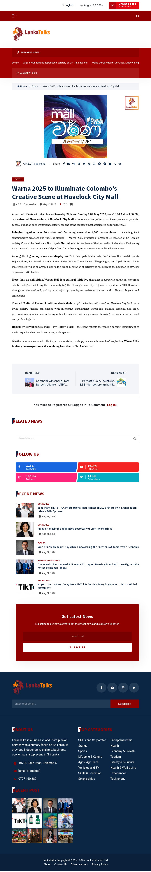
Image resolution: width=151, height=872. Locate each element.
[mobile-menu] (14, 16)
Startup (82, 745)
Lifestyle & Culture (90, 756)
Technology (45, 580)
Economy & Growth (122, 751)
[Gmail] (89, 164)
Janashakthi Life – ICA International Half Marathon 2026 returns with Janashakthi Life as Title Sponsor (87, 509)
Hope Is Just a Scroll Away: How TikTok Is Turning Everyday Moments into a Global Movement (87, 586)
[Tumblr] (115, 164)
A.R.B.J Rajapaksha (34, 163)
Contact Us (60, 864)
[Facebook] (64, 164)
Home (23, 86)
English (69, 5)
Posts (35, 86)
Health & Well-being (123, 767)
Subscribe (77, 647)
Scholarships (86, 778)
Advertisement (79, 864)
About (47, 864)
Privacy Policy (100, 864)
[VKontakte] (119, 164)
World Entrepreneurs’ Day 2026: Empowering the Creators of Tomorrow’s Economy (88, 547)
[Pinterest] (79, 164)
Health (114, 745)
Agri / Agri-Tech (88, 762)
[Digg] (73, 164)
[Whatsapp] (94, 164)
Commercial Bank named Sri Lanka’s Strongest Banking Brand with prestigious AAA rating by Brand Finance (88, 566)
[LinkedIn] (68, 164)
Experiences (118, 773)
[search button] (135, 438)
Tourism (115, 756)
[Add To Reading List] (71, 204)
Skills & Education (89, 773)
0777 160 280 (27, 778)
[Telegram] (104, 164)
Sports (82, 751)
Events (18, 179)
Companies (43, 503)
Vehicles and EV (88, 767)
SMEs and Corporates (92, 740)
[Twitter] (84, 164)
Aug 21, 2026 (48, 516)
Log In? (112, 405)
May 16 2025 (49, 204)
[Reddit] (99, 164)
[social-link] (46, 467)
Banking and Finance (49, 560)
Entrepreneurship (121, 740)
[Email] (110, 164)
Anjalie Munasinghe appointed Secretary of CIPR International (49, 62)
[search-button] (137, 16)
